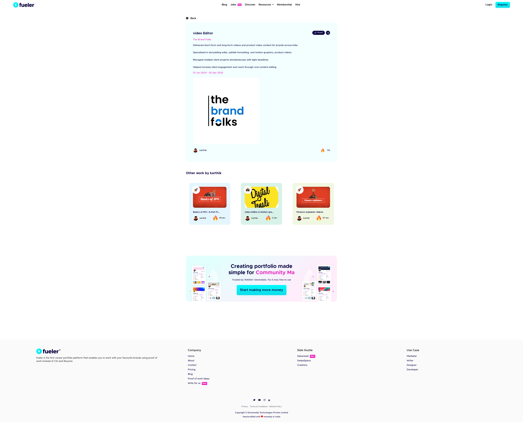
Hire (297, 5)
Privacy (244, 407)
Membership (284, 5)
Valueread (305, 356)
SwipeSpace (304, 361)
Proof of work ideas (198, 379)
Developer (412, 370)
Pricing (191, 370)
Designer (412, 365)
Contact (192, 365)
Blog (224, 5)
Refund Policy (275, 407)
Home (191, 356)
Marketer (412, 356)
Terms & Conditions (259, 407)
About (191, 361)
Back (192, 18)
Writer (410, 361)
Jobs (235, 5)
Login (489, 5)
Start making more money (261, 290)
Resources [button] (265, 5)
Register (503, 5)
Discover (250, 5)
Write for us (197, 383)
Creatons (302, 365)
